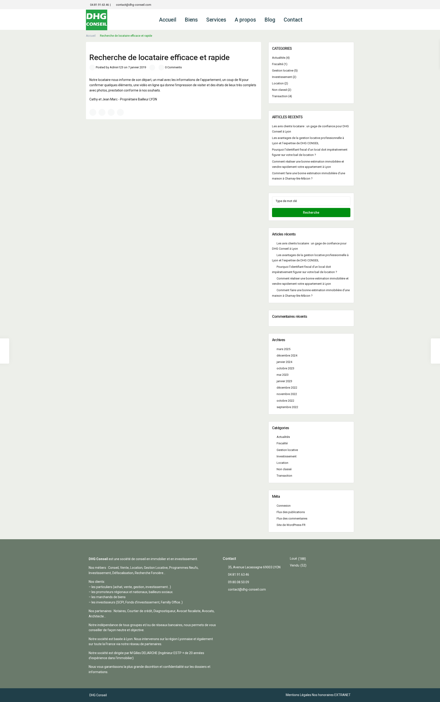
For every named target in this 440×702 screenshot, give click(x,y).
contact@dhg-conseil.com (133, 4)
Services (216, 20)
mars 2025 (283, 349)
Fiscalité (277, 64)
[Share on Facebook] (92, 112)
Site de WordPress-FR (291, 525)
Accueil (167, 20)
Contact (293, 20)
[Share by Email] (120, 112)
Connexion (284, 505)
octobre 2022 (285, 400)
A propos (245, 20)
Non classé (279, 89)
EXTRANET (342, 695)
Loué (293, 558)
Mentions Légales (298, 695)
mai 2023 (283, 374)
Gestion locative (282, 70)
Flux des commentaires (292, 518)
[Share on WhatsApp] (111, 112)
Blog (269, 20)
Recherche (311, 212)
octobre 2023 (285, 368)
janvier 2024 (284, 362)
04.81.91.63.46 (99, 4)
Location (278, 83)
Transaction (280, 96)
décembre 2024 (287, 355)
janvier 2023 (284, 381)
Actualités (278, 57)
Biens (191, 20)
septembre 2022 (287, 407)
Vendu (294, 565)
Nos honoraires (323, 695)
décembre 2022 (287, 387)
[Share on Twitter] (102, 112)
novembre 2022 (287, 394)
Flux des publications (291, 512)
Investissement (282, 77)
